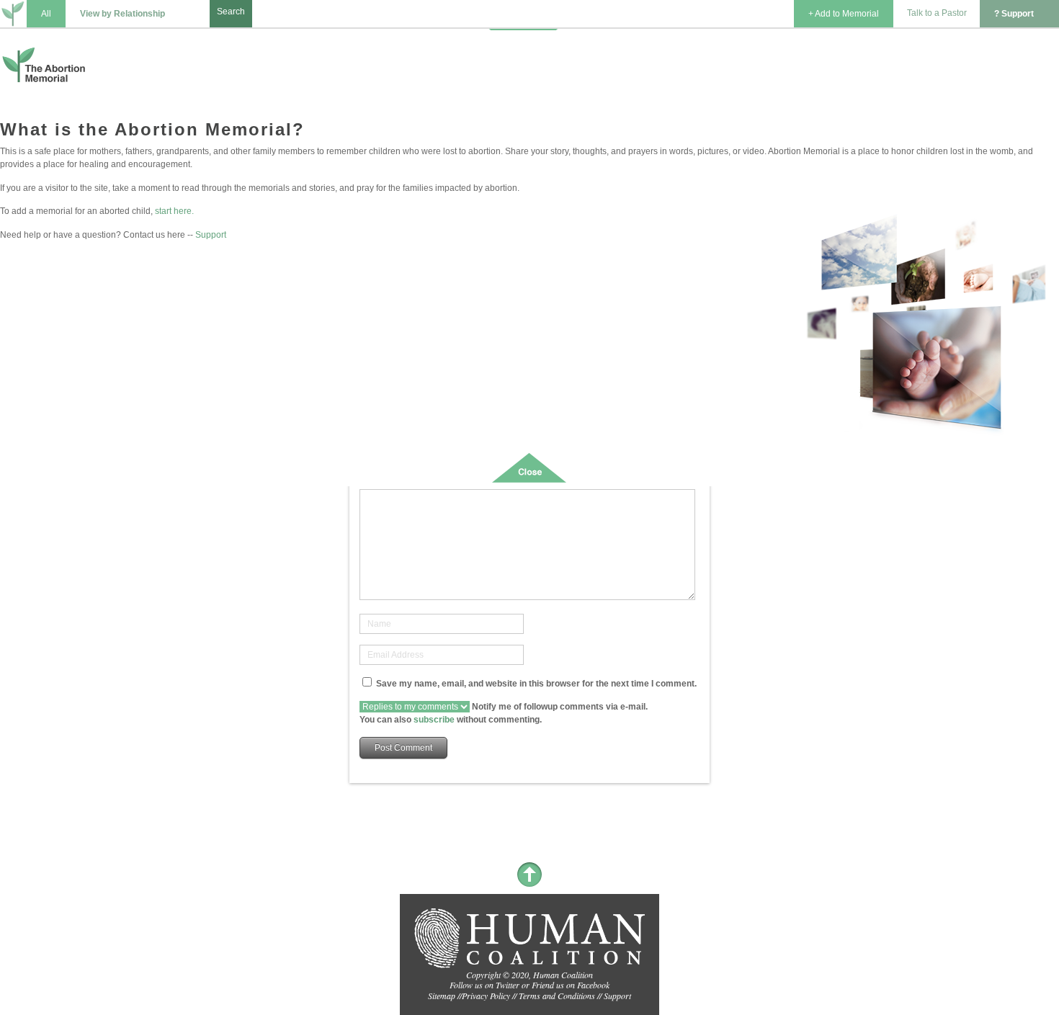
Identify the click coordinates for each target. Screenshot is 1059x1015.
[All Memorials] (13, 15)
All (46, 14)
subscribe (434, 720)
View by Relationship (122, 14)
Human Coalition (563, 974)
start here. (174, 211)
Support (210, 235)
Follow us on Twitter (484, 985)
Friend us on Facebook (570, 985)
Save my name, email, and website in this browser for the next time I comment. (536, 684)
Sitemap (441, 995)
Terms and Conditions (557, 995)
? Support (1014, 14)
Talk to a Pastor (937, 13)
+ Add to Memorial (843, 14)
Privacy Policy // (490, 995)
